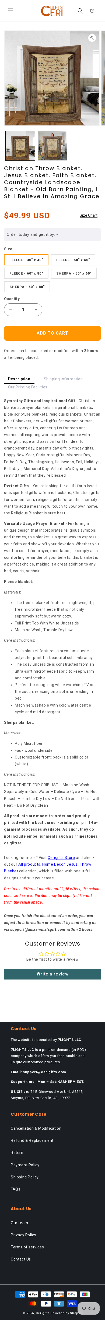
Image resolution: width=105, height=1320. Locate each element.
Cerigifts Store (61, 857)
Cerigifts (42, 1313)
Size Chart (88, 215)
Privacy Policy (23, 1235)
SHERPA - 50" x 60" (74, 273)
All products (29, 864)
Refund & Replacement (32, 1140)
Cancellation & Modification (36, 1128)
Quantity (12, 299)
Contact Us (21, 1259)
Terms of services (27, 1247)
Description (19, 379)
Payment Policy (25, 1165)
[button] (11, 11)
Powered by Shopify (66, 1313)
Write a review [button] (52, 974)
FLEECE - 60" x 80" (26, 273)
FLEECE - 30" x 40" (26, 260)
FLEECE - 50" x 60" (73, 260)
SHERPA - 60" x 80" (27, 287)
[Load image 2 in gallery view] (52, 146)
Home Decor (53, 864)
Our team (19, 1223)
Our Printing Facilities (27, 387)
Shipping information (63, 379)
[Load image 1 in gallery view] (20, 146)
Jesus (72, 864)
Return (17, 1152)
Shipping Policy (25, 1177)
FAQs (15, 1189)
